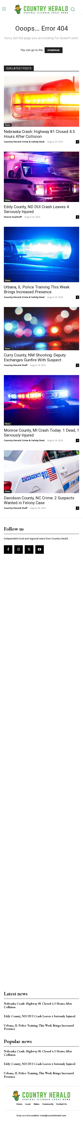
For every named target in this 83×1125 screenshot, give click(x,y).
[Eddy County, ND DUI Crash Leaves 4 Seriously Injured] (41, 177)
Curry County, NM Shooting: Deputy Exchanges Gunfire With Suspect (35, 357)
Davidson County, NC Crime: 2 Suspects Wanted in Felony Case (39, 500)
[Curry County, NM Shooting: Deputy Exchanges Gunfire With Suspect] (41, 328)
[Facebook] (8, 549)
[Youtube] (39, 549)
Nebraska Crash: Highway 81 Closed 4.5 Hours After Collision (39, 134)
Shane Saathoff (13, 216)
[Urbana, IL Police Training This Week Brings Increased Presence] (41, 254)
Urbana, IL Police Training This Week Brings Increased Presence (36, 289)
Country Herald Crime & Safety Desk (24, 141)
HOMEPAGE (53, 50)
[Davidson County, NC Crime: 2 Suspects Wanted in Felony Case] (41, 471)
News (7, 125)
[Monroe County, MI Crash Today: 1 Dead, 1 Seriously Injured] (41, 400)
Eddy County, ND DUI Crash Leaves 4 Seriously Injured (39, 1016)
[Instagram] (18, 549)
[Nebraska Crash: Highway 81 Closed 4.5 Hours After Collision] (41, 101)
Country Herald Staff (15, 365)
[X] (29, 549)
